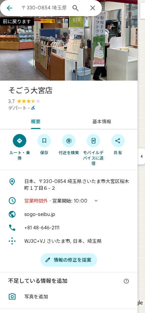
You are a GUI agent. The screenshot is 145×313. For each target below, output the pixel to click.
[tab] (34, 121)
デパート (17, 108)
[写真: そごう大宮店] (69, 40)
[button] (69, 201)
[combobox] (44, 8)
